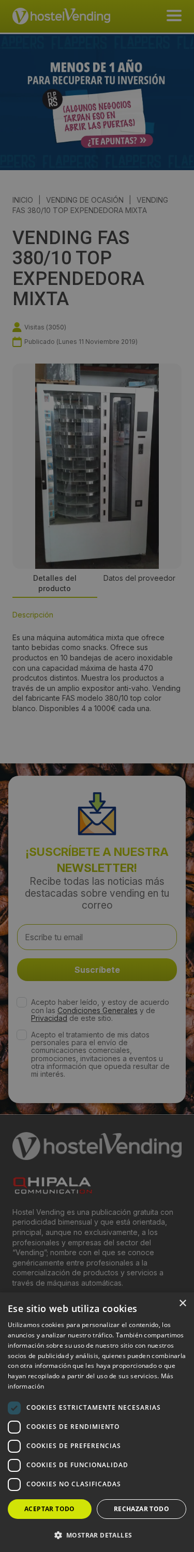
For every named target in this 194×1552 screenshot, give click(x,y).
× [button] (182, 1303)
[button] (97, 1535)
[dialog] (97, 776)
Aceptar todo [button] (49, 1508)
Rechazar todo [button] (141, 1508)
